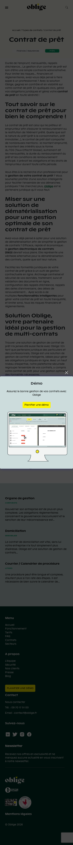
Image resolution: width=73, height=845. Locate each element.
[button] (6, 8)
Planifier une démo (36, 404)
